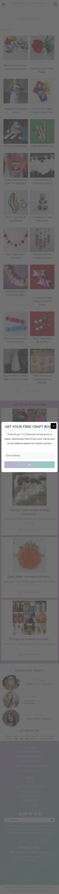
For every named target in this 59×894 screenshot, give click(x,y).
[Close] (53, 426)
